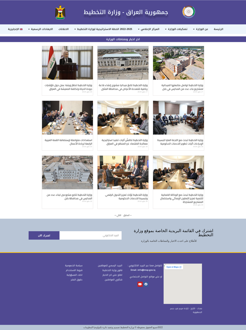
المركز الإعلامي (150, 29)
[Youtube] (140, 284)
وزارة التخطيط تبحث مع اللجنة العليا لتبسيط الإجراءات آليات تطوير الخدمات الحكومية (180, 142)
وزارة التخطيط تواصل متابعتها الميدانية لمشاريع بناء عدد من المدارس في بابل (182, 87)
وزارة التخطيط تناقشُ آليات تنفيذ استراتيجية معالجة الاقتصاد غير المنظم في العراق (125, 142)
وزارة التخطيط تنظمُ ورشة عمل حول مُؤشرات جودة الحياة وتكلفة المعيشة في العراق (68, 87)
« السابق (127, 215)
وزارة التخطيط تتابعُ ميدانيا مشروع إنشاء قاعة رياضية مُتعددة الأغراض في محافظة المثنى (123, 87)
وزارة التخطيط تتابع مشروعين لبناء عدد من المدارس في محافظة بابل (69, 196)
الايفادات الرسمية (42, 29)
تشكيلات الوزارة (177, 29)
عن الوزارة (202, 29)
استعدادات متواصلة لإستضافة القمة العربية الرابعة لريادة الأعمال (68, 142)
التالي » (118, 215)
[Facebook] (145, 284)
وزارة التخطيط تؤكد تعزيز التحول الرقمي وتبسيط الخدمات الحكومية (126, 196)
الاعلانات (64, 29)
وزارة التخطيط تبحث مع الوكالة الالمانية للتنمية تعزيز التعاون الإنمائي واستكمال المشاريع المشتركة (181, 198)
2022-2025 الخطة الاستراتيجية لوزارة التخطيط (104, 29)
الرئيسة (218, 29)
